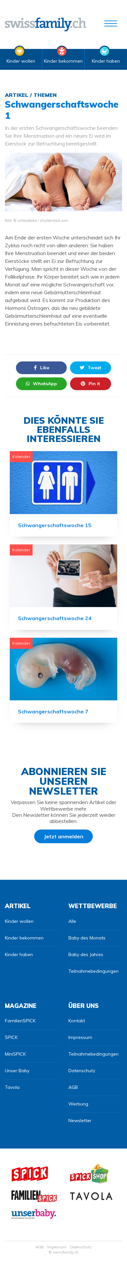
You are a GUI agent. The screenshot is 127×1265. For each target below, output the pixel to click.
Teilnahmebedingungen (93, 971)
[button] (110, 24)
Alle (72, 921)
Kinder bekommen (63, 61)
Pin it (94, 384)
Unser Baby (17, 1071)
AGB (73, 1087)
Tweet (94, 368)
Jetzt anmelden (63, 836)
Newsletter (80, 1120)
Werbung (78, 1104)
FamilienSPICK (20, 1021)
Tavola (12, 1087)
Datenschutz (81, 1071)
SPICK (11, 1037)
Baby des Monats (87, 938)
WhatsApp (45, 384)
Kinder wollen (21, 61)
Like (44, 368)
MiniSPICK (15, 1054)
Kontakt (76, 1021)
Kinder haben (106, 61)
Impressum (80, 1037)
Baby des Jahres (85, 954)
